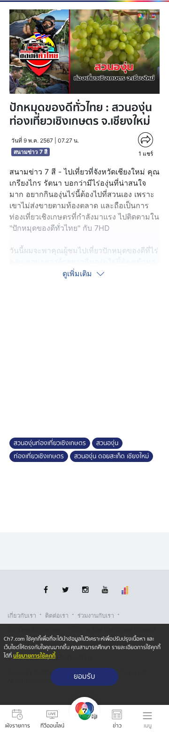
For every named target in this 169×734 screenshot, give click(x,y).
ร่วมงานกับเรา (95, 615)
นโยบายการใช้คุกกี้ (34, 655)
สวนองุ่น (107, 443)
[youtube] (105, 590)
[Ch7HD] (84, 719)
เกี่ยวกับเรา (22, 615)
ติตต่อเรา (57, 615)
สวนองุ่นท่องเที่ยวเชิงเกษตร (50, 443)
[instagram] (85, 590)
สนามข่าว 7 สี (30, 151)
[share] (145, 139)
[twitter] (65, 590)
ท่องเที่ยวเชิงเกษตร (39, 456)
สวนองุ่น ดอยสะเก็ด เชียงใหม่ (111, 456)
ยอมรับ (84, 676)
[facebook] (46, 590)
